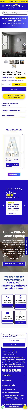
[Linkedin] (16, 370)
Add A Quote (20, 322)
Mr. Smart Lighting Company (13, 405)
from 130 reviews (11, 197)
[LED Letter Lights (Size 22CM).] (12, 147)
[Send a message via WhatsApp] (3, 407)
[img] (14, 195)
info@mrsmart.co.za (7, 321)
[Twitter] (7, 370)
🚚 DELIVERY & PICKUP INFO (26, 246)
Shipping (4, 80)
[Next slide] (24, 44)
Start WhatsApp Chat (20, 306)
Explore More (14, 174)
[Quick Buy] (16, 154)
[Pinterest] (13, 370)
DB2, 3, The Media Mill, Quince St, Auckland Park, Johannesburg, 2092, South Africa (14, 398)
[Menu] (3, 6)
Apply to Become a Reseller (14, 264)
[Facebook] (3, 370)
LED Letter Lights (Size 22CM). (9, 160)
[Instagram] (10, 370)
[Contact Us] (25, 6)
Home (4, 23)
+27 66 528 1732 (7, 305)
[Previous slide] (3, 44)
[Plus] (9, 84)
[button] (22, 152)
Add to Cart (9, 164)
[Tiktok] (19, 370)
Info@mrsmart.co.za (12, 393)
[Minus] (3, 84)
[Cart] (23, 6)
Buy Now (14, 89)
